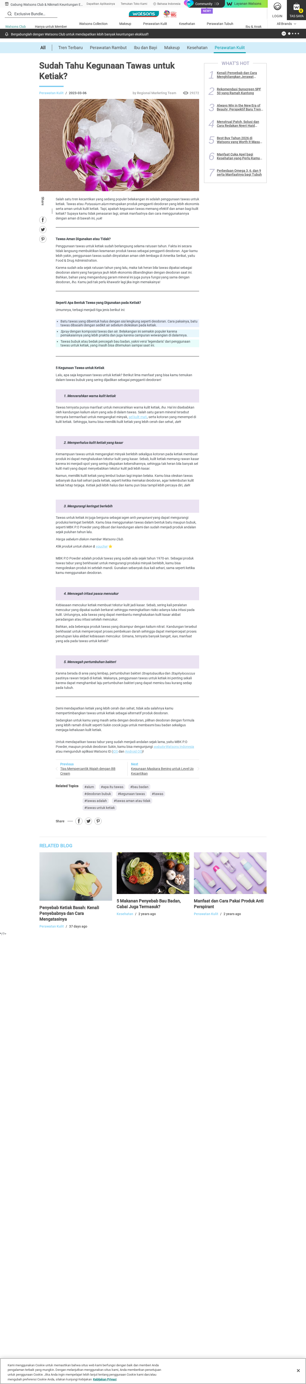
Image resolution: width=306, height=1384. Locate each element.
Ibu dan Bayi (145, 47)
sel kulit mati (138, 417)
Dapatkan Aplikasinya (101, 4)
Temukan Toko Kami (134, 4)
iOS (115, 751)
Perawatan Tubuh (220, 24)
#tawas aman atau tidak (132, 801)
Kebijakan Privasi (104, 1379)
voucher (102, 546)
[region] (153, 1371)
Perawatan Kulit (155, 24)
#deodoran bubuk (97, 794)
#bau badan (139, 787)
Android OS (133, 751)
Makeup (125, 24)
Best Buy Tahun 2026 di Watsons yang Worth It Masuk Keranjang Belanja (239, 140)
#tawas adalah (95, 801)
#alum (89, 787)
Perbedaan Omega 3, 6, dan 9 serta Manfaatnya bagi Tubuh (239, 172)
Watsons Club (15, 27)
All (43, 47)
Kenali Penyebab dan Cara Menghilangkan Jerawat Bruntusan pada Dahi (237, 75)
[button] (296, 10)
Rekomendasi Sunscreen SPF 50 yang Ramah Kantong (239, 91)
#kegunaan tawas (131, 794)
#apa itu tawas (112, 787)
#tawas (157, 794)
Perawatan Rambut (108, 47)
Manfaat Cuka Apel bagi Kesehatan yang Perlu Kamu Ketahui (238, 156)
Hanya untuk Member (51, 27)
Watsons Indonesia (173, 747)
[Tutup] (298, 1370)
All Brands (284, 24)
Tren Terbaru (70, 47)
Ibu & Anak (254, 27)
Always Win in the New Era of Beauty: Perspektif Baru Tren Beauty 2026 (239, 107)
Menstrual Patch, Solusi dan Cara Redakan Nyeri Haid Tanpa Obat (238, 123)
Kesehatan (187, 24)
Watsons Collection (93, 24)
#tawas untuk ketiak (99, 808)
